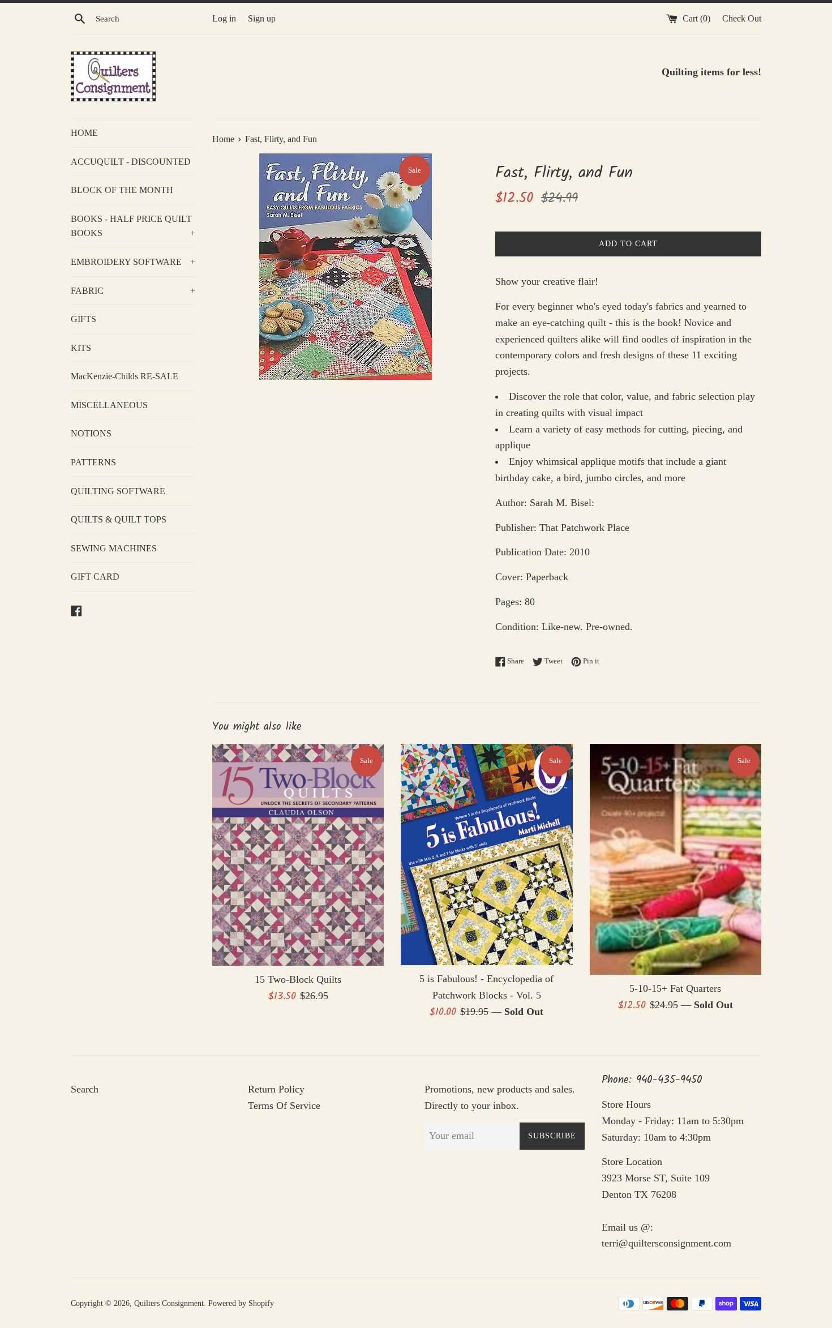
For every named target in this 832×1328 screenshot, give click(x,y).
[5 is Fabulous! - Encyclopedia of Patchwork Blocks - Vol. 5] (486, 854)
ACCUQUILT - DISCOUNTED (131, 161)
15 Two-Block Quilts (298, 979)
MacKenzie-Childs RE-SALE (124, 376)
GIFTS (83, 319)
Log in (224, 19)
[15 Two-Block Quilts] (298, 855)
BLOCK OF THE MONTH (122, 190)
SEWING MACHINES (114, 548)
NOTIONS (91, 433)
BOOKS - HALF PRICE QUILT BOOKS (133, 226)
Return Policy (276, 1089)
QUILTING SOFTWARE (118, 491)
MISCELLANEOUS (109, 405)
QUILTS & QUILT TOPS (118, 519)
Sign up (262, 19)
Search (84, 1089)
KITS (81, 348)
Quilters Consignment (169, 1303)
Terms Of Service (284, 1105)
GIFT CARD (95, 576)
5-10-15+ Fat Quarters (675, 988)
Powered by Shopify (241, 1303)
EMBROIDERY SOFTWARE (133, 262)
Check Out (741, 19)
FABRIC (133, 290)
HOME (84, 133)
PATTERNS (93, 462)
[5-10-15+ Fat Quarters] (675, 859)
